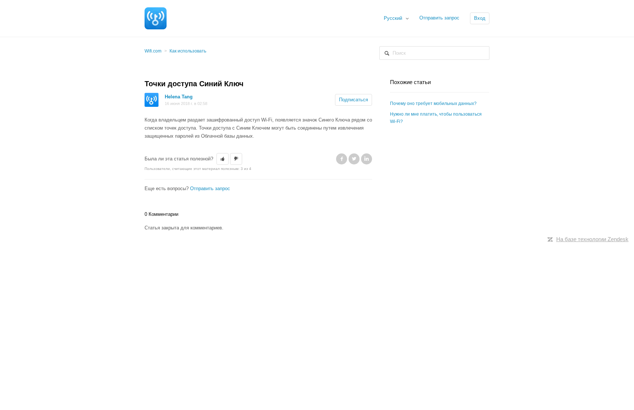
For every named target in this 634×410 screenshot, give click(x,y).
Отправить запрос (439, 18)
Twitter (354, 158)
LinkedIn (366, 158)
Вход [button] (479, 18)
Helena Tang (179, 96)
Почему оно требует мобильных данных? (433, 103)
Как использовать (188, 51)
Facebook (341, 158)
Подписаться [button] (353, 99)
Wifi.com (153, 51)
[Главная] (156, 18)
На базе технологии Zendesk (592, 239)
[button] (222, 159)
